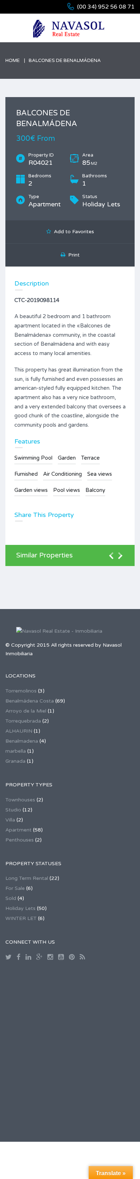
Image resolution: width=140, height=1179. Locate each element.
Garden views (31, 490)
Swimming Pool (33, 458)
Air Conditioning (62, 474)
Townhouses (20, 800)
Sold (10, 898)
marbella (15, 751)
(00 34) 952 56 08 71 (106, 6)
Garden (67, 458)
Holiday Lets (20, 908)
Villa (10, 820)
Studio (13, 810)
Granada (15, 761)
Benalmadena (21, 741)
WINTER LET (21, 918)
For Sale (15, 888)
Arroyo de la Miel (25, 711)
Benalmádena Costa (29, 701)
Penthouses (19, 840)
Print (72, 255)
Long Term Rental (26, 878)
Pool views (66, 490)
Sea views (99, 474)
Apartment (18, 830)
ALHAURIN (18, 731)
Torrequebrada (23, 721)
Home (12, 60)
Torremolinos (21, 691)
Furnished (26, 474)
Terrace (90, 458)
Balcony (95, 490)
